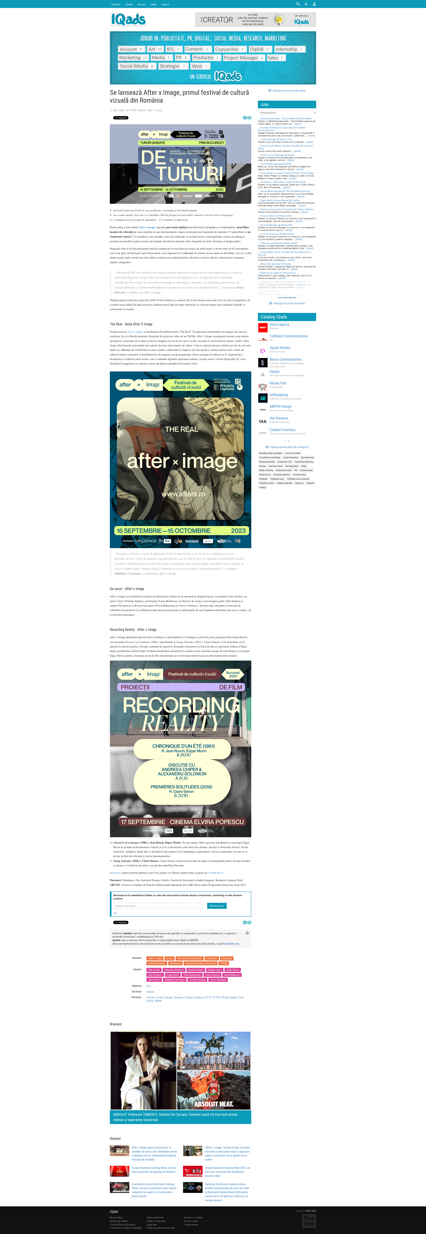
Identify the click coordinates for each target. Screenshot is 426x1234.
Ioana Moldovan (232, 974)
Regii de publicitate (284, 483)
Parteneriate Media (119, 1221)
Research (299, 483)
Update (142, 110)
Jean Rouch (154, 979)
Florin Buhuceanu (192, 974)
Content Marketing (290, 457)
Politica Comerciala (156, 1221)
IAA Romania (279, 418)
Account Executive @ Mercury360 (277, 233)
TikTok (223, 963)
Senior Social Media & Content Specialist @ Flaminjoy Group (285, 147)
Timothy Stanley (197, 979)
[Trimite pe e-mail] (249, 117)
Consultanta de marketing (290, 398)
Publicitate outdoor (266, 483)
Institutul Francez (156, 963)
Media (233, 997)
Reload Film (278, 383)
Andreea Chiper (195, 969)
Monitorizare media (283, 470)
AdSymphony (279, 395)
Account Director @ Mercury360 (275, 215)
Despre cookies (191, 1221)
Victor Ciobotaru (218, 979)
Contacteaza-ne (191, 1224)
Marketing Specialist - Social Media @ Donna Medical (286, 118)
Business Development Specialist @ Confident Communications (282, 129)
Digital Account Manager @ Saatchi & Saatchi (282, 281)
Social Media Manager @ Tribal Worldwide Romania (285, 191)
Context (160, 997)
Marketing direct (291, 466)
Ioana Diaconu (212, 974)
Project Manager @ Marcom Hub (276, 139)
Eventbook (212, 958)
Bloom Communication (286, 359)
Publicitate (274, 328)
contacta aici (231, 943)
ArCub (170, 958)
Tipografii (310, 483)
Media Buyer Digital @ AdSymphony (278, 272)
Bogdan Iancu (214, 969)
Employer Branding (267, 461)
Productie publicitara (282, 474)
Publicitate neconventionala (298, 478)
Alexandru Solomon (174, 969)
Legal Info (152, 1224)
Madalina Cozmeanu (175, 979)
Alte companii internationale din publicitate (287, 375)
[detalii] (297, 123)
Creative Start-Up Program (122, 1224)
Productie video (276, 387)
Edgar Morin (173, 974)
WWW (158, 1000)
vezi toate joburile (287, 297)
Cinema (150, 997)
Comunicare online (277, 351)
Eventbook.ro (216, 873)
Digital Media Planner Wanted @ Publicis (280, 200)
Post (240, 997)
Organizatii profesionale (279, 422)
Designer (178, 997)
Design (169, 997)
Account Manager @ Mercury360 (276, 224)
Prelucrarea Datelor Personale (161, 1227)
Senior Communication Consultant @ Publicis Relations (287, 209)
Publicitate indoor (277, 478)
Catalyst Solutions (283, 430)
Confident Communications (289, 336)
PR (271, 340)
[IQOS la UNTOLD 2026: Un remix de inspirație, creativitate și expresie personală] (180, 1077)
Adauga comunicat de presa (289, 90)
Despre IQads (116, 1217)
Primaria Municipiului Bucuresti (200, 963)
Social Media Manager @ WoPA (275, 163)
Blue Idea (311, 1210)
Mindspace (175, 963)
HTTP (208, 997)
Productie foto (264, 474)
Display (188, 997)
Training (262, 487)
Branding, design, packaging (291, 363)
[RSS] (245, 117)
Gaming (262, 466)
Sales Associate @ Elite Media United (278, 243)
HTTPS (216, 997)
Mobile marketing (266, 470)
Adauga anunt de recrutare (289, 303)
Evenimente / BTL (298, 433)
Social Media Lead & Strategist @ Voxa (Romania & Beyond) (284, 253)
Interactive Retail (275, 466)
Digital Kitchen (280, 348)
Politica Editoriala (155, 1217)
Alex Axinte (154, 969)
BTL (148, 986)
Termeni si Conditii (193, 1217)
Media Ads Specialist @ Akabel (275, 263)
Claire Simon (232, 969)
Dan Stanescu (155, 974)
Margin (225, 997)
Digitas (275, 371)
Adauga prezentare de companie (289, 447)
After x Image (155, 110)
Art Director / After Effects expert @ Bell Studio (283, 181)
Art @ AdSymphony (270, 290)
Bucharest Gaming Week (190, 958)
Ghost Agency (279, 324)
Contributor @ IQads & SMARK (126, 1227)
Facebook (199, 997)
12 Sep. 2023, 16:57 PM (123, 110)
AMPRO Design (280, 406)
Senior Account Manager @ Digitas (277, 154)
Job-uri (165, 4)
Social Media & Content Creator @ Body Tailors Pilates (287, 173)
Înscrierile (115, 873)
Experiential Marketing (304, 461)
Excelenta (227, 958)
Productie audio (306, 470)
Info (115, 913)
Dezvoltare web (307, 457)
